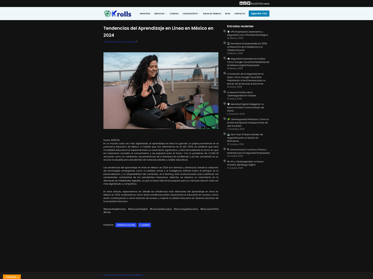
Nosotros (145, 13)
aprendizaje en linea (113, 41)
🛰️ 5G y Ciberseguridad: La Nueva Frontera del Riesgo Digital (245, 163)
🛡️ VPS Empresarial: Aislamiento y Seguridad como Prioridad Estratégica (247, 33)
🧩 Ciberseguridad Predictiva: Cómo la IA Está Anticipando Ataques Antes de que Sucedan (248, 122)
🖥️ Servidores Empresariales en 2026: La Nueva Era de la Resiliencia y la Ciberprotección (247, 47)
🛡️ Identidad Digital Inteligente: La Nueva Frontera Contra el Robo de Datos (245, 107)
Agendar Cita (259, 13)
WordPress (137, 275)
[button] (165, 13)
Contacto (239, 13)
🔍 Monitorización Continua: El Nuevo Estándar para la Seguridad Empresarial (248, 151)
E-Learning (130, 41)
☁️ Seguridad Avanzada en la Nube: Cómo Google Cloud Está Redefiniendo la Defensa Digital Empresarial (248, 62)
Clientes (174, 13)
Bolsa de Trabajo (212, 13)
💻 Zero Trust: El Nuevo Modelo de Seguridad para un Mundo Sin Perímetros (245, 137)
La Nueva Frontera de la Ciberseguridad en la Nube (241, 94)
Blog (227, 13)
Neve (106, 275)
